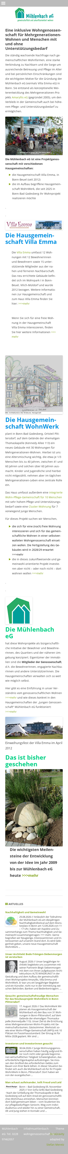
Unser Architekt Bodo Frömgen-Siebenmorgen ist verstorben (33, 955)
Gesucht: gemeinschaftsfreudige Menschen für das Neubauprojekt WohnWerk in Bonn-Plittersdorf (32, 999)
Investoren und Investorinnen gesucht (29, 1043)
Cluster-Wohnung (40, 506)
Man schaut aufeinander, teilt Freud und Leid (33, 1082)
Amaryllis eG (20, 97)
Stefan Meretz (55, 1144)
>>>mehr (24, 303)
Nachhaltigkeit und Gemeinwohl (25, 912)
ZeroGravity (57, 1134)
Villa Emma (24, 252)
